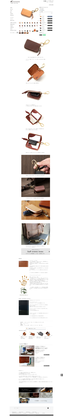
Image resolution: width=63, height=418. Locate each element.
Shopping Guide (12, 24)
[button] (19, 335)
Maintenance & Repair (13, 30)
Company (11, 25)
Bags (11, 12)
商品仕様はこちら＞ (41, 32)
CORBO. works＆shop (13, 22)
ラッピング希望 (41, 11)
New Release (12, 17)
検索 (17, 32)
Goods (11, 10)
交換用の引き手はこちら (31, 328)
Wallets (11, 7)
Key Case (11, 9)
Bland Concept (12, 20)
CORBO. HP (12, 27)
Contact (11, 28)
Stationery (11, 13)
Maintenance (12, 15)
